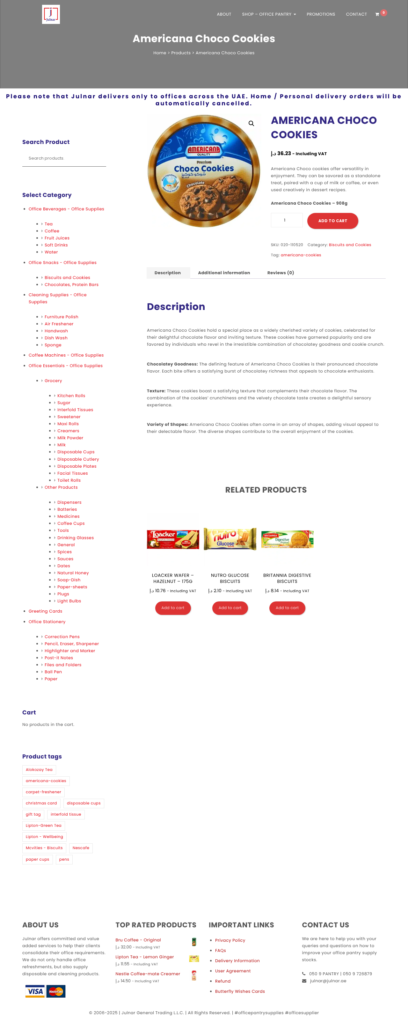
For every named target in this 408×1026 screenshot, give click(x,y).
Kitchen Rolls (71, 396)
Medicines (68, 516)
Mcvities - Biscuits (44, 848)
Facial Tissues (72, 473)
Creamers (68, 431)
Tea (49, 224)
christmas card (41, 803)
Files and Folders (63, 665)
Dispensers (69, 502)
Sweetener (69, 417)
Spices (64, 552)
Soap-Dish (69, 580)
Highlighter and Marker (70, 651)
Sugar (63, 403)
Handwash (56, 331)
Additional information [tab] (224, 273)
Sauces (65, 559)
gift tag (33, 814)
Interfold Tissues (75, 410)
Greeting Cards (45, 611)
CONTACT (356, 14)
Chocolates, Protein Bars (71, 285)
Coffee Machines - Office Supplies (66, 355)
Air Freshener (59, 324)
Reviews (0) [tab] (280, 273)
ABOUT (224, 14)
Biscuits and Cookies (67, 278)
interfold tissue (66, 814)
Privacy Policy (230, 940)
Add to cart (332, 220)
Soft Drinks (56, 245)
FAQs (220, 950)
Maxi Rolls (68, 424)
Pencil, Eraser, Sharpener (72, 644)
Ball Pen (53, 672)
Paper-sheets (72, 587)
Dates (63, 566)
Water (51, 252)
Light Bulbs (69, 601)
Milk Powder (70, 438)
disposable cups (84, 803)
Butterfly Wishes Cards (240, 991)
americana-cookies (46, 781)
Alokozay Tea (39, 770)
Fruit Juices (57, 238)
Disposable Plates (77, 466)
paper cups (37, 859)
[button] (251, 123)
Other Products (61, 487)
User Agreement (233, 971)
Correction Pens (62, 637)
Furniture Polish (61, 317)
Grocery (53, 381)
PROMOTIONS (321, 14)
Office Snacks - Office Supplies (63, 263)
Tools (63, 530)
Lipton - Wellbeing (44, 837)
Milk (61, 445)
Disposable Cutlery (78, 459)
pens (64, 859)
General (66, 545)
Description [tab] (168, 273)
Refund (223, 981)
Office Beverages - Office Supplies (66, 209)
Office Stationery (47, 622)
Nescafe (81, 848)
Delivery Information (237, 961)
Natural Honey (73, 573)
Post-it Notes (59, 658)
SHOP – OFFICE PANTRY (267, 14)
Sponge (53, 345)
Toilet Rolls (69, 480)
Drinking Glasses (75, 538)
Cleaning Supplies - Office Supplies (58, 298)
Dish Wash (56, 338)
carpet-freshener (43, 792)
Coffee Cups (71, 523)
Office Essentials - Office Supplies (66, 366)
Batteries (67, 509)
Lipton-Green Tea (44, 825)
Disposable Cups (76, 452)
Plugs (63, 594)
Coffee (52, 231)
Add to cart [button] (173, 608)
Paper (51, 679)
